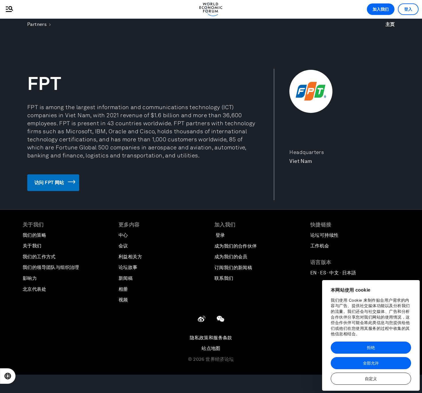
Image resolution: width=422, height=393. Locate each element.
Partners (37, 24)
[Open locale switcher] (7, 376)
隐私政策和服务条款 (211, 337)
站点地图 (211, 348)
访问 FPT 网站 (49, 182)
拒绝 (371, 347)
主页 (390, 24)
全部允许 (371, 363)
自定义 (371, 378)
